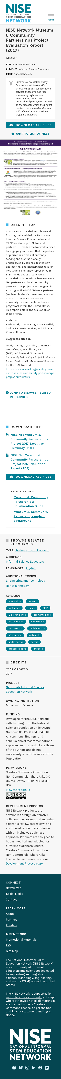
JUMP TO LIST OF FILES (32, 134)
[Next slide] (55, 179)
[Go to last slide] (6, 179)
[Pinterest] (40, 1067)
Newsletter (13, 888)
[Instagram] (27, 1067)
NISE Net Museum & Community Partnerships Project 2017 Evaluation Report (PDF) (29, 461)
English (31, 568)
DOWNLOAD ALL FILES (34, 125)
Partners (11, 919)
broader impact (17, 648)
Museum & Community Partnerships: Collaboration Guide (31, 501)
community (37, 621)
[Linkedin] (33, 1067)
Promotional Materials (21, 939)
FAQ (8, 945)
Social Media (14, 894)
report (31, 608)
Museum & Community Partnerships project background (31, 516)
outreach (34, 635)
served (34, 642)
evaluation (14, 608)
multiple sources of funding (25, 997)
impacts (38, 648)
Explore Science (17, 614)
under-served (15, 642)
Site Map (12, 951)
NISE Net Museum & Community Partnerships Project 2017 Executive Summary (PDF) (29, 441)
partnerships (15, 621)
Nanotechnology (17, 586)
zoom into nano (42, 614)
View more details (18, 790)
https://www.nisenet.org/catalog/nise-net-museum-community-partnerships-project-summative (30, 373)
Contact (11, 899)
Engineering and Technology (25, 580)
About (10, 914)
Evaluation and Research (32, 550)
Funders (11, 925)
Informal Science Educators (25, 561)
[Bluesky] (20, 1067)
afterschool (15, 635)
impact (33, 601)
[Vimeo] (46, 1068)
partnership (15, 628)
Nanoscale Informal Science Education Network (25, 689)
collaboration (37, 628)
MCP (45, 608)
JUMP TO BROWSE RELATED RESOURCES (30, 395)
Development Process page (24, 863)
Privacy (17, 1011)
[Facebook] (14, 1067)
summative (14, 601)
